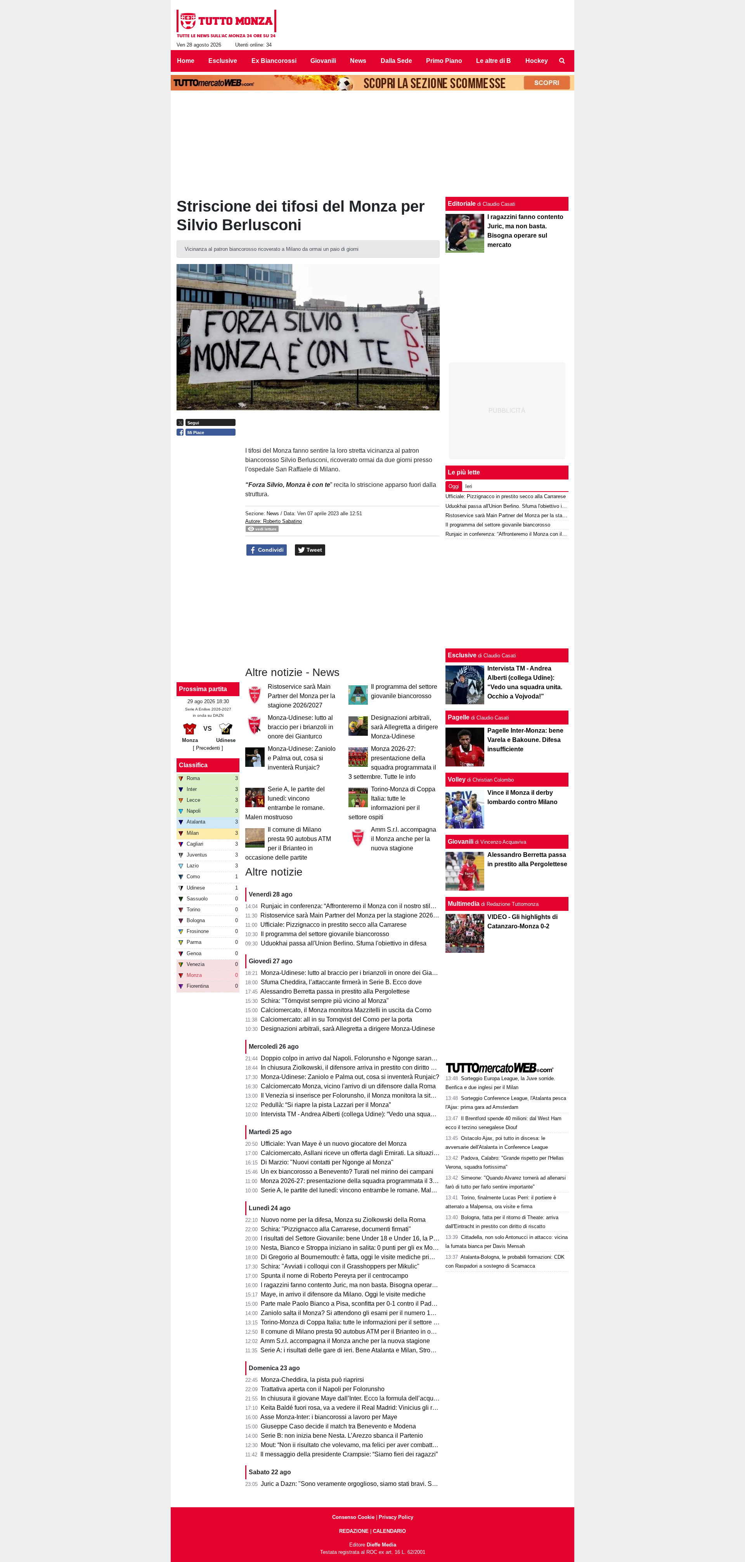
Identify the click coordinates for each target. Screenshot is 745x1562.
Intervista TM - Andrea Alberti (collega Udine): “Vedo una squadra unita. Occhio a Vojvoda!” (385, 1114)
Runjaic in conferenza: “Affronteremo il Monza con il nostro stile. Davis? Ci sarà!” (371, 906)
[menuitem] (562, 61)
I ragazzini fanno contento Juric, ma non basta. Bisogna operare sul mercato (365, 1285)
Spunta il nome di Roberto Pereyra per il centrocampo (334, 1275)
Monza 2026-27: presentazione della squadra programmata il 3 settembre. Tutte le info (378, 1181)
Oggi (454, 486)
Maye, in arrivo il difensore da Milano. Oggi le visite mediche (343, 1294)
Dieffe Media (381, 1545)
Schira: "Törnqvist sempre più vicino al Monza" (325, 1000)
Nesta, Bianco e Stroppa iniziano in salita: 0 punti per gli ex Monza (352, 1247)
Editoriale (462, 203)
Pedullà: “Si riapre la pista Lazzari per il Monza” (326, 1105)
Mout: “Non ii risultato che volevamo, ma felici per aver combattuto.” (352, 1445)
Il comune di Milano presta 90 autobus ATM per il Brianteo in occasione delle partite (375, 1331)
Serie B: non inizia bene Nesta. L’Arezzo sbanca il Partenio (342, 1435)
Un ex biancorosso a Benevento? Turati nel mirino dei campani (347, 1171)
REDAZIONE (354, 1531)
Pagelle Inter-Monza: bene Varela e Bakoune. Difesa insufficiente (525, 739)
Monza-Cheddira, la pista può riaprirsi (312, 1379)
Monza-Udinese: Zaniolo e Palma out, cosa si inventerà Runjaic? (302, 758)
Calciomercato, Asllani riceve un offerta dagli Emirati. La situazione (352, 1153)
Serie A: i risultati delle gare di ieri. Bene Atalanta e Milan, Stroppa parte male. (366, 1350)
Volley (457, 779)
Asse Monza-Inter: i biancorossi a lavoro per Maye (328, 1417)
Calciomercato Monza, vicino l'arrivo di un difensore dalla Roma (348, 1086)
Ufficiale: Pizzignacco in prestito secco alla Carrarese (333, 924)
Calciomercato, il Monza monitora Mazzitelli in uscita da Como (346, 1010)
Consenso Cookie (353, 1517)
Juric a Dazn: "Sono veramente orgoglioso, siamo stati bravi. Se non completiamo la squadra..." (391, 1483)
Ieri (468, 486)
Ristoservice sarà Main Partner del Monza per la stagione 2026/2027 (301, 696)
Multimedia (464, 903)
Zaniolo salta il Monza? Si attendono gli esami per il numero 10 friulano (358, 1313)
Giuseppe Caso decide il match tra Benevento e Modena (338, 1426)
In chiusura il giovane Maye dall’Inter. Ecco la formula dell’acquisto (352, 1398)
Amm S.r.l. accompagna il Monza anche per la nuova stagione (403, 838)
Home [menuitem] (185, 60)
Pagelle (459, 717)
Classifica (193, 765)
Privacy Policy (396, 1517)
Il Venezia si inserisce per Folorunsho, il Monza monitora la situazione (356, 1095)
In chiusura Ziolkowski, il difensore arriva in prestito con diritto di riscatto (359, 1067)
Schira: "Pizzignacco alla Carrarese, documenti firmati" (336, 1229)
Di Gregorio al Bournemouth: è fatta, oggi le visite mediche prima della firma (364, 1257)
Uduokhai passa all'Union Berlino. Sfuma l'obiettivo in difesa (343, 943)
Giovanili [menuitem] (323, 60)
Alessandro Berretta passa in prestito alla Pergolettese (335, 991)
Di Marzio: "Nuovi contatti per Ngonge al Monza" (327, 1162)
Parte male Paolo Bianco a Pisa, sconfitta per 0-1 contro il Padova (351, 1303)
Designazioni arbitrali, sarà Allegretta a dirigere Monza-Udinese (404, 727)
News (273, 513)
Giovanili (460, 841)
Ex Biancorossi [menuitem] (273, 60)
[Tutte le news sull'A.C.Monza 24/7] (226, 23)
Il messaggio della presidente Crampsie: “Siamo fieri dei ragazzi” (349, 1454)
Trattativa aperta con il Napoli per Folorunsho (323, 1389)
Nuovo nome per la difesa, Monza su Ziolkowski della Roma (343, 1219)
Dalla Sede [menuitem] (396, 60)
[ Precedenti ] (208, 748)
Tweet (313, 550)
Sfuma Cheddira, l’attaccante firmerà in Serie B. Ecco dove (341, 982)
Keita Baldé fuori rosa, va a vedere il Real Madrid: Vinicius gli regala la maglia (368, 1407)
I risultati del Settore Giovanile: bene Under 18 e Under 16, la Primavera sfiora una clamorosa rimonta (400, 1238)
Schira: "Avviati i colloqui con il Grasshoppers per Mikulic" (340, 1266)
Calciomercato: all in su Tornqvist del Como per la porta (336, 1019)
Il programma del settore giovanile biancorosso (325, 934)
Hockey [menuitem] (536, 60)
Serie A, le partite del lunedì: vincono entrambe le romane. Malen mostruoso (364, 1190)
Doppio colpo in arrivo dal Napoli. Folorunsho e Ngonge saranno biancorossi (366, 1058)
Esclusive (462, 655)
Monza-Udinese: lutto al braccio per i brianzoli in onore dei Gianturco (300, 727)
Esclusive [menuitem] (222, 60)
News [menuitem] (358, 60)
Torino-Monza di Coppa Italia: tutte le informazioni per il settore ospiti (354, 1322)
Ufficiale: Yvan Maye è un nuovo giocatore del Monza (334, 1143)
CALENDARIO (389, 1531)
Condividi (270, 550)
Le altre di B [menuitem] (493, 60)
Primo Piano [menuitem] (444, 60)
